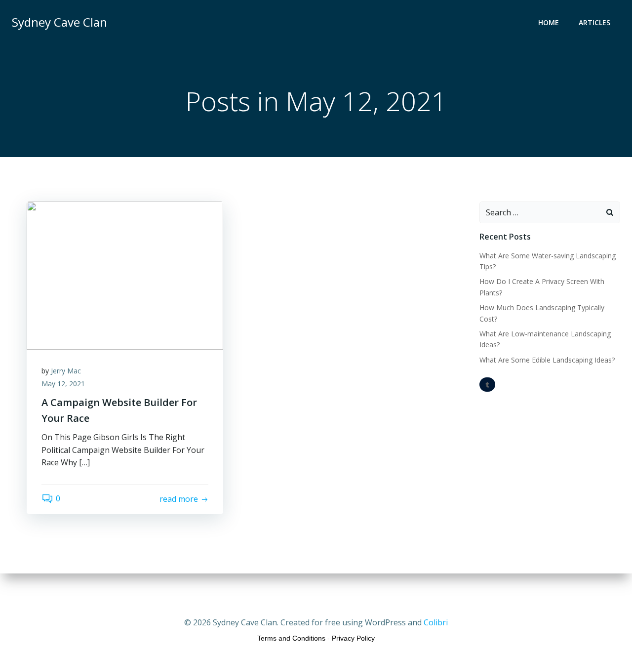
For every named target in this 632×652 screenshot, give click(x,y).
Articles (594, 22)
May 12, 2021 (63, 383)
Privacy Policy (353, 638)
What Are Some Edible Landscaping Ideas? (547, 360)
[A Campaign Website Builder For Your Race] (125, 274)
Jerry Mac (66, 370)
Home (548, 22)
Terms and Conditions (291, 638)
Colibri (436, 622)
